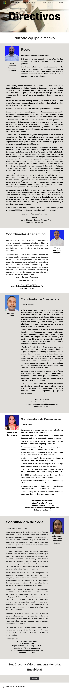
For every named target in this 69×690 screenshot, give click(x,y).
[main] (34, 16)
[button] (67, 2)
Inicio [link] (44, 2)
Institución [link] (51, 2)
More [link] (60, 2)
